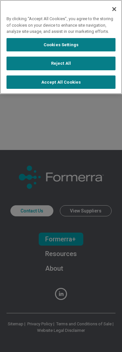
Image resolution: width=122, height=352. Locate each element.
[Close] (114, 9)
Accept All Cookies (61, 82)
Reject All (61, 63)
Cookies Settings (61, 44)
